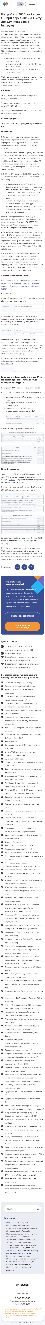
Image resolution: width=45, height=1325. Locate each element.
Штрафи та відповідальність (18, 1264)
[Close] (40, 1309)
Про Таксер (11, 1223)
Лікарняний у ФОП (20, 1262)
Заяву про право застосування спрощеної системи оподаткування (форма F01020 (20, 286)
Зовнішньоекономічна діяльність (20, 1256)
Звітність (10, 1251)
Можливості (22, 1294)
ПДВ (32, 1262)
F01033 (37, 388)
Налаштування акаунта (16, 1234)
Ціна (22, 1290)
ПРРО (9, 1259)
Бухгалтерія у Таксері (15, 1228)
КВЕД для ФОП (27, 1248)
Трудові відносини (21, 1259)
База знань (9, 1218)
